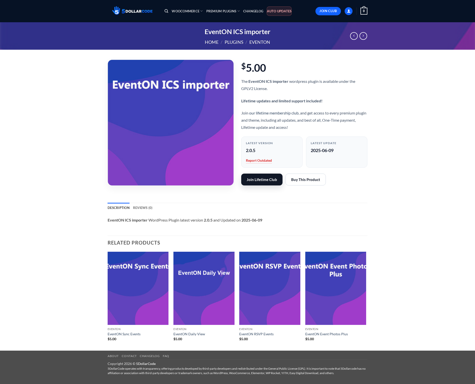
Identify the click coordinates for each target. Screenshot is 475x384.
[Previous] (108, 300)
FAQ (166, 356)
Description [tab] (119, 208)
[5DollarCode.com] (132, 11)
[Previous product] (363, 36)
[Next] (366, 300)
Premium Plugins (221, 11)
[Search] (166, 11)
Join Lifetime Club (262, 179)
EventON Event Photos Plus (326, 334)
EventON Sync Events (124, 334)
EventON (259, 42)
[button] (349, 11)
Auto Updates (279, 11)
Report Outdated (259, 160)
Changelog (253, 11)
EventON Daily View (189, 334)
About (113, 356)
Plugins (234, 42)
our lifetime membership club (274, 113)
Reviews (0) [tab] (143, 208)
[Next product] (354, 36)
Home (211, 42)
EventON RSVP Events (256, 334)
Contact (129, 356)
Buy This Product (305, 179)
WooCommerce (185, 11)
